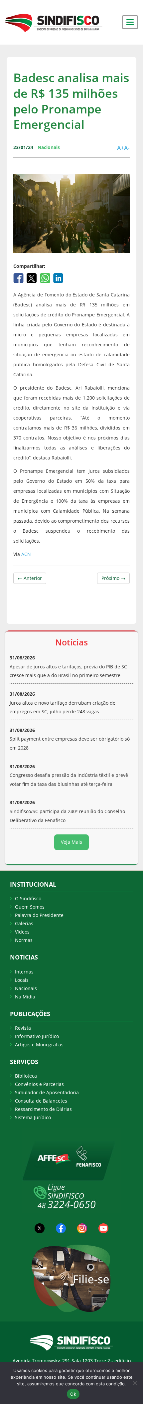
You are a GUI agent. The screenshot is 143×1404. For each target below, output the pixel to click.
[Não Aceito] (134, 1383)
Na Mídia (25, 996)
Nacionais (26, 988)
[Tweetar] (32, 277)
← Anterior (30, 578)
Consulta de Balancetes (41, 1101)
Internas (24, 971)
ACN (26, 554)
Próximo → (113, 578)
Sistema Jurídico (33, 1117)
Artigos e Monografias (39, 1044)
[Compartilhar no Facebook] (19, 277)
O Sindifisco (28, 898)
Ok (73, 1394)
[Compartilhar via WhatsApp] (46, 277)
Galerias (24, 923)
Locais (22, 980)
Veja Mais (71, 842)
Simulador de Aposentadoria (47, 1092)
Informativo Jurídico (37, 1036)
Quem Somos (30, 907)
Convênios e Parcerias (39, 1084)
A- (127, 148)
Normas (24, 940)
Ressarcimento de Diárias (43, 1109)
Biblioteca (26, 1076)
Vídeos (22, 932)
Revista (23, 1028)
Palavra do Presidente (39, 915)
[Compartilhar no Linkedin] (58, 277)
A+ (120, 148)
